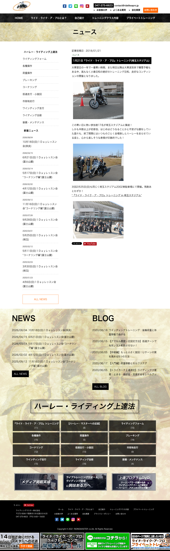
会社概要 (136, 10)
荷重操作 (27, 73)
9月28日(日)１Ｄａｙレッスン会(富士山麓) (40, 221)
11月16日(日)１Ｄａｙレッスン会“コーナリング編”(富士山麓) (40, 206)
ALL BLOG (100, 386)
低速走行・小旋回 (32, 94)
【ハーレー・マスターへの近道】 (84, 423)
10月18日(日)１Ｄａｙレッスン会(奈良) (40, 144)
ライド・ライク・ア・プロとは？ (81, 509)
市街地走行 (29, 101)
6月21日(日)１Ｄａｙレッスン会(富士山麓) (40, 159)
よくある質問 (119, 10)
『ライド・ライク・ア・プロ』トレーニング (36, 423)
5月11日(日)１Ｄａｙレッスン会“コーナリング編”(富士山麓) (40, 253)
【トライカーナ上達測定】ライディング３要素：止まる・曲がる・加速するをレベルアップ (133, 374)
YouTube (91, 244)
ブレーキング (30, 80)
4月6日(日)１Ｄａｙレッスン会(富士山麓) (39, 284)
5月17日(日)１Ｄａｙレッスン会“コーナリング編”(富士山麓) (40, 175)
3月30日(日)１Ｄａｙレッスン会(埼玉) (40, 268)
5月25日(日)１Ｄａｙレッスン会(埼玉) (40, 237)
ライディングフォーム (34, 59)
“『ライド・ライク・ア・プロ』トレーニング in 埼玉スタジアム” (107, 195)
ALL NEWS (20, 374)
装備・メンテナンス (33, 122)
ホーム (60, 509)
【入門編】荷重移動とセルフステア (128, 363)
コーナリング (30, 87)
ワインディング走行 (33, 108)
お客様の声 (102, 10)
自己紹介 (101, 509)
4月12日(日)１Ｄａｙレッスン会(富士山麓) (40, 190)
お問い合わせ (150, 10)
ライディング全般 (32, 115)
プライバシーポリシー (102, 514)
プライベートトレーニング (143, 509)
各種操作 (27, 66)
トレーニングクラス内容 (119, 509)
